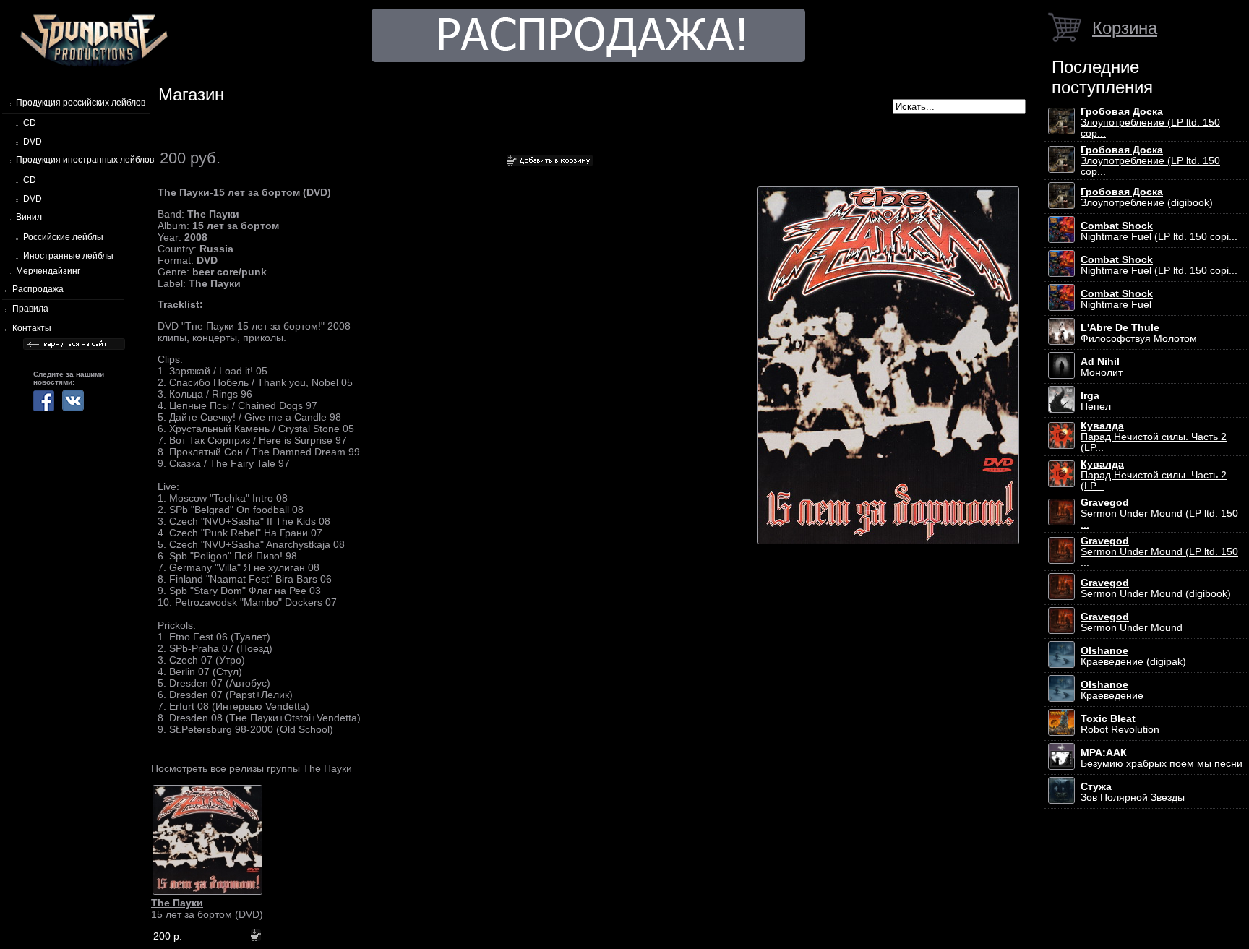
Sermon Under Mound (1132, 622)
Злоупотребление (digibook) (1147, 197)
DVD (32, 142)
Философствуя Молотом (1139, 333)
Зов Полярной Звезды (1133, 792)
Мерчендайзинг (48, 271)
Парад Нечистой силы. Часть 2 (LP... (1154, 437)
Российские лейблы (63, 237)
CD (29, 123)
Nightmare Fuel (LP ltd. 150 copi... (1159, 231)
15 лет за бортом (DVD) (207, 908)
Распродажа (38, 289)
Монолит (1102, 367)
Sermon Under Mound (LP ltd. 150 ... (1159, 513)
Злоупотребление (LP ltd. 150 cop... (1150, 122)
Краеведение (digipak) (1133, 656)
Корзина (1124, 28)
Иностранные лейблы (68, 256)
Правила (30, 309)
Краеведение (1112, 690)
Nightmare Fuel (1117, 299)
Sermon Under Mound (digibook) (1156, 588)
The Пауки (327, 768)
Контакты (31, 328)
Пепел (1096, 401)
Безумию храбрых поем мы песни (1161, 758)
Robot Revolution (1120, 724)
